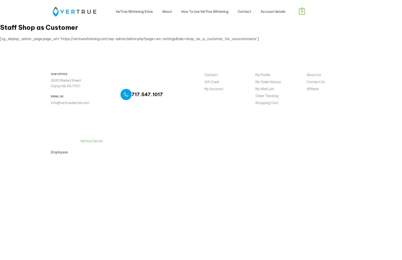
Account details (273, 12)
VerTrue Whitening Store (134, 12)
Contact (244, 12)
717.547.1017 (147, 94)
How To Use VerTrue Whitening (204, 12)
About (167, 12)
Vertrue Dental (91, 141)
